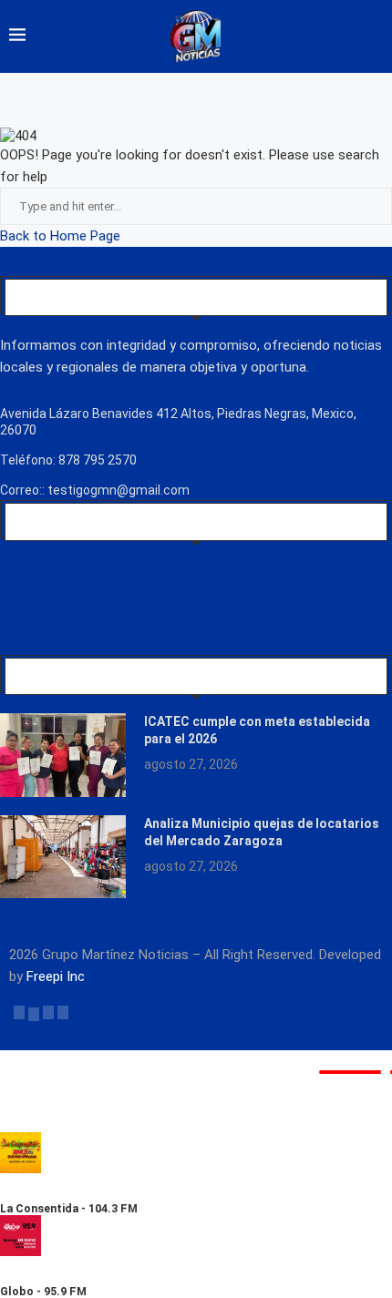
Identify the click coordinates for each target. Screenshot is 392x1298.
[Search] (374, 36)
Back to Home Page (60, 236)
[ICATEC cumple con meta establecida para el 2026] (63, 755)
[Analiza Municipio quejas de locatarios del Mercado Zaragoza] (63, 857)
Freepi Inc (55, 976)
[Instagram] (48, 1012)
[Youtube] (62, 1012)
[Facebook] (19, 1012)
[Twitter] (33, 1012)
